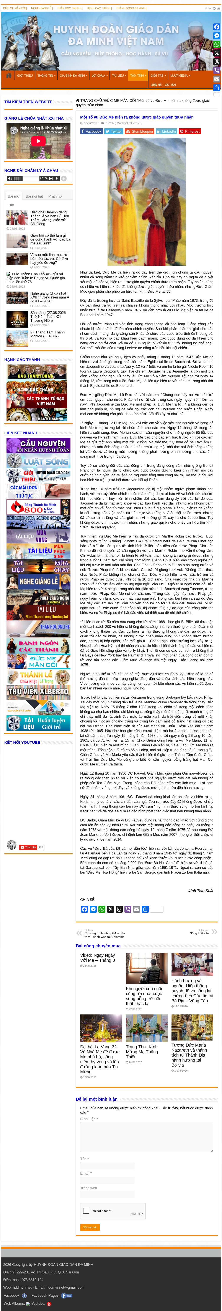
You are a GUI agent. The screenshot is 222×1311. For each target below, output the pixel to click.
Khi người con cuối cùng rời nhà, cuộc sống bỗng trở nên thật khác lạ (144, 996)
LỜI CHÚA (98, 75)
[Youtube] (218, 8)
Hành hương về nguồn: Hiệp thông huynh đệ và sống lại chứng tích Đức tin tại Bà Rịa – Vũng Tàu (192, 990)
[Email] (216, 79)
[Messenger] (216, 35)
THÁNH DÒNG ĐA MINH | (131, 8)
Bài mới (14, 196)
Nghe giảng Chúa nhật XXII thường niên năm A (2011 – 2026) (49, 297)
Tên (84, 1159)
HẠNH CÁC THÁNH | (99, 8)
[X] (216, 53)
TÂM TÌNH (137, 75)
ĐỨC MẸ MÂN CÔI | (15, 8)
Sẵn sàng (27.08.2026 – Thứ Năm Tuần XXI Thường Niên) (49, 317)
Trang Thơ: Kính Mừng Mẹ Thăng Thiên (142, 1051)
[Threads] (216, 61)
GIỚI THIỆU (25, 75)
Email (86, 1173)
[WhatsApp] (216, 44)
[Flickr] (210, 8)
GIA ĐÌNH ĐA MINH (72, 75)
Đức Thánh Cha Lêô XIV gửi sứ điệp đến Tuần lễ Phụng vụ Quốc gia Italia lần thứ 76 (36, 278)
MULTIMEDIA (179, 75)
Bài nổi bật (34, 196)
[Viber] (216, 70)
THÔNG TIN (45, 75)
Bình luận (89, 1119)
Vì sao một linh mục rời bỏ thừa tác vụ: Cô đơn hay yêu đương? (49, 259)
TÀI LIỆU (118, 75)
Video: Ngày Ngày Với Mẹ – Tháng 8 (97, 958)
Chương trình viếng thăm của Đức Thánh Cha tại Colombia (105, 933)
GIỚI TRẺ (157, 75)
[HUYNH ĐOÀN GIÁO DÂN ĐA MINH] (111, 41)
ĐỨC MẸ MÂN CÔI (120, 101)
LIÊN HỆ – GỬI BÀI (163, 84)
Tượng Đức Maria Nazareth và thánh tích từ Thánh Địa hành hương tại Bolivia (189, 1055)
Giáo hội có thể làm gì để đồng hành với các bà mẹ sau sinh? (50, 239)
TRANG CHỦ (9, 75)
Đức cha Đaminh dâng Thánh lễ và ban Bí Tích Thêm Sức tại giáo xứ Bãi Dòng (49, 218)
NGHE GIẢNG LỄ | (42, 8)
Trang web (88, 1188)
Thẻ (11, 205)
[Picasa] (214, 8)
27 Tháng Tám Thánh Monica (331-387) (47, 334)
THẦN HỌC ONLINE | (70, 8)
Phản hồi (55, 196)
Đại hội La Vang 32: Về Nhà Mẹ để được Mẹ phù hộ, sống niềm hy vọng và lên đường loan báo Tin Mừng (99, 1059)
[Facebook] (206, 8)
